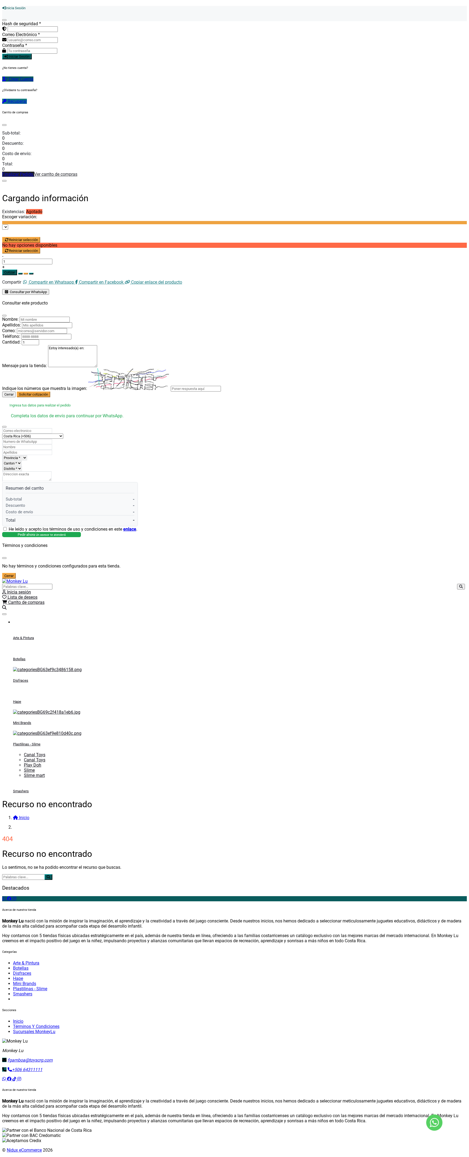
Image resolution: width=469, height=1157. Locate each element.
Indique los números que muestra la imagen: (44, 388)
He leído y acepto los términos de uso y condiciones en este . (73, 529)
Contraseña (14, 45)
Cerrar (9, 394)
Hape (17, 702)
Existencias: (13, 211)
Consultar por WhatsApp (28, 292)
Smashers (21, 791)
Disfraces (20, 680)
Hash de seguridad (21, 23)
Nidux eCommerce (24, 1150)
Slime (29, 770)
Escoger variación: (19, 216)
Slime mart (34, 775)
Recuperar (17, 101)
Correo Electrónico (21, 34)
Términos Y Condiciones (36, 1026)
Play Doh (32, 765)
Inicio (18, 1021)
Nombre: (10, 319)
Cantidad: (11, 342)
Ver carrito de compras (55, 174)
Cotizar (9, 272)
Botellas (19, 659)
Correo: (9, 330)
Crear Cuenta (20, 79)
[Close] (4, 125)
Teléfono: (11, 336)
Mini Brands (22, 723)
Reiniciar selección (23, 240)
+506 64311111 (27, 1069)
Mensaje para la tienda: (24, 365)
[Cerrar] (4, 20)
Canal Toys (34, 754)
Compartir (11, 282)
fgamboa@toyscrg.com (30, 1060)
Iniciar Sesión (19, 57)
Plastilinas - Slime (26, 744)
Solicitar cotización (33, 394)
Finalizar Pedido (18, 174)
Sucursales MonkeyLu (34, 1031)
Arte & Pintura (23, 638)
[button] (4, 607)
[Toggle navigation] (4, 614)
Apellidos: (11, 325)
